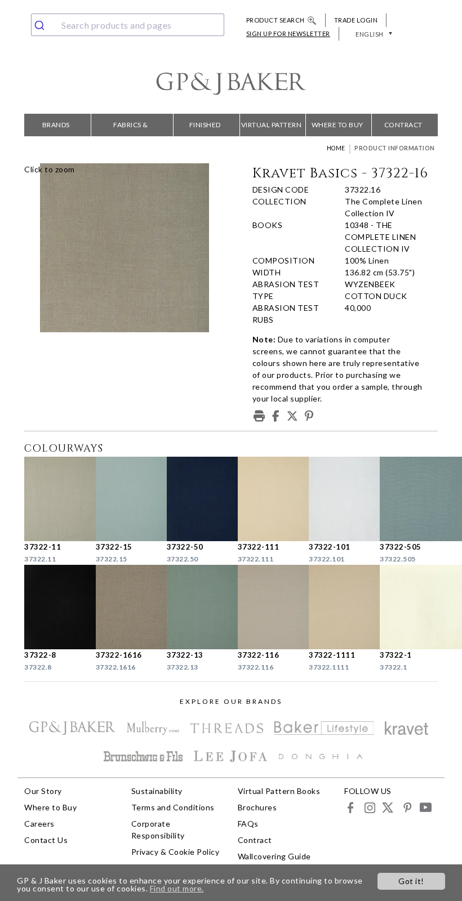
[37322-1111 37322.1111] (337, 607)
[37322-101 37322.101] (337, 499)
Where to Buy (337, 125)
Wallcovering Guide (274, 856)
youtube (425, 807)
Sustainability (157, 791)
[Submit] (44, 24)
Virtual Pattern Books (271, 128)
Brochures (257, 807)
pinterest (406, 807)
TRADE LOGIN (356, 20)
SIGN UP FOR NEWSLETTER (288, 33)
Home (336, 148)
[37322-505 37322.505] (408, 499)
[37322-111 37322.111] (266, 499)
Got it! (411, 881)
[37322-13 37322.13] (195, 607)
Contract (403, 125)
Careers (39, 823)
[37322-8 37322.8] (53, 607)
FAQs (248, 823)
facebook (350, 807)
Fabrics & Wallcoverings (131, 128)
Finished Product (205, 128)
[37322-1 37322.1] (408, 607)
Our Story (43, 791)
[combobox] (127, 25)
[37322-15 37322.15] (124, 499)
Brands (56, 125)
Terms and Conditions (173, 807)
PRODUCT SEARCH (275, 20)
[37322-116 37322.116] (266, 607)
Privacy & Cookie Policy (175, 852)
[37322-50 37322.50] (195, 499)
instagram (369, 807)
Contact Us (46, 840)
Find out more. (177, 888)
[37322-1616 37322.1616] (124, 607)
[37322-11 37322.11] (53, 499)
